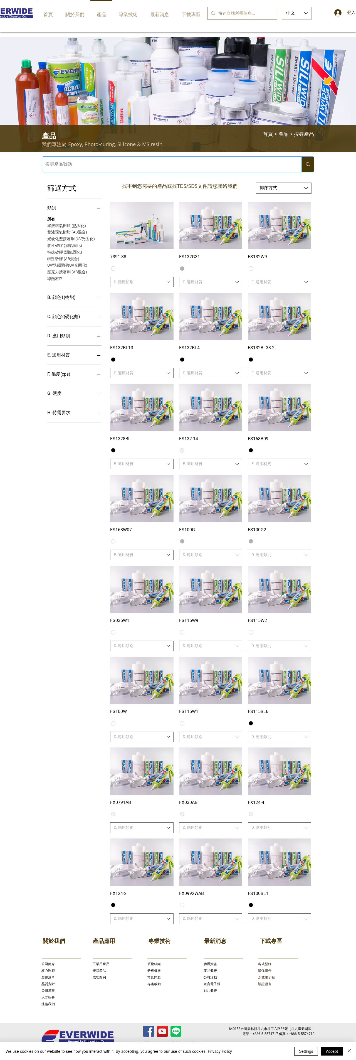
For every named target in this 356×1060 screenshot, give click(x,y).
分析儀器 (154, 971)
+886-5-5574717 (265, 1034)
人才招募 (48, 997)
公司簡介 (48, 964)
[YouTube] (162, 1031)
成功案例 (99, 977)
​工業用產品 (101, 964)
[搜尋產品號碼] (307, 164)
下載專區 (271, 941)
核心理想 (48, 971)
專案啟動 (154, 984)
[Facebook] (148, 1031)
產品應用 (104, 941)
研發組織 (154, 964)
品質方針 (48, 984)
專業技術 (160, 941)
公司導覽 (48, 991)
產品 (283, 134)
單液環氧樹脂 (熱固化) (66, 225)
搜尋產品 (99, 971)
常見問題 (154, 977)
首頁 (268, 134)
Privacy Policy (220, 1051)
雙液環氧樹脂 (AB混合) (67, 232)
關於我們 (54, 941)
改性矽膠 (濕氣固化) (64, 245)
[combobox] (284, 188)
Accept (332, 1051)
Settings (306, 1051)
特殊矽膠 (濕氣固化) (64, 252)
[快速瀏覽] (142, 226)
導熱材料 (55, 278)
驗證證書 (264, 984)
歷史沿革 (48, 977)
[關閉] (349, 1051)
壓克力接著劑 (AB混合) (67, 272)
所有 (51, 219)
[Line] (175, 1031)
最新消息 (215, 941)
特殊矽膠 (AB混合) (63, 259)
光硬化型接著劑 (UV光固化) (71, 239)
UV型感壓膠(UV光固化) (67, 265)
